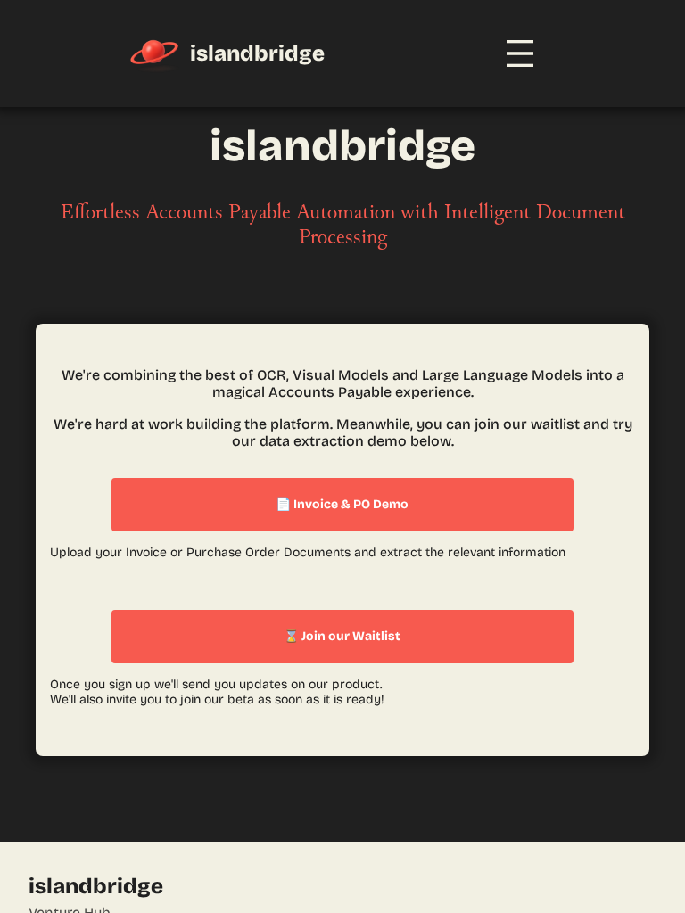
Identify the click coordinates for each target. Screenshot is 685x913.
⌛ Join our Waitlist (342, 636)
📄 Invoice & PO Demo (342, 504)
